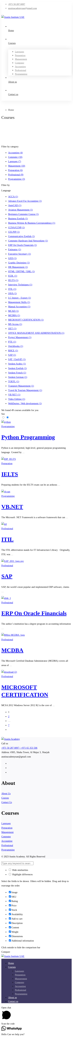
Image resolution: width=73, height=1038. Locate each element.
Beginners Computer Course (23, 214)
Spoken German (17, 377)
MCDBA (14, 315)
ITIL (12, 289)
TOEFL (13, 381)
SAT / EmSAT (17, 359)
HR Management (18, 267)
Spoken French (17, 372)
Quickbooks (15, 346)
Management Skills (19, 302)
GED (12, 258)
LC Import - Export (19, 298)
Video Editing (16, 399)
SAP (12, 355)
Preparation (15, 170)
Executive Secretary (19, 254)
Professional (15, 174)
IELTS (13, 280)
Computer (15, 157)
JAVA (12, 293)
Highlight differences (22, 874)
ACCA (13, 196)
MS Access (15, 324)
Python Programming (28, 437)
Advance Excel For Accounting (25, 201)
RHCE (13, 350)
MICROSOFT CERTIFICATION (26, 320)
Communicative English (21, 236)
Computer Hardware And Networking (28, 240)
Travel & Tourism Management (25, 390)
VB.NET (14, 394)
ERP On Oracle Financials (22, 245)
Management (16, 166)
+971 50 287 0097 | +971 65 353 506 (19, 748)
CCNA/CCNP (16, 227)
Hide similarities (20, 870)
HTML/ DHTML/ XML (21, 271)
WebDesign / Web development (25, 403)
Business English (18, 218)
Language (14, 161)
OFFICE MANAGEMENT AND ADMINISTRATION (36, 333)
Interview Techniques (20, 284)
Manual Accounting (19, 306)
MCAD (13, 311)
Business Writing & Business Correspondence (31, 223)
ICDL (12, 276)
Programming (16, 179)
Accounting (15, 152)
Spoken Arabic (17, 364)
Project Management (19, 337)
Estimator (14, 249)
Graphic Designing (19, 262)
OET (12, 328)
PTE (12, 342)
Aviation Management (20, 210)
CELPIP (14, 232)
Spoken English (17, 368)
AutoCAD (14, 205)
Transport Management (21, 386)
